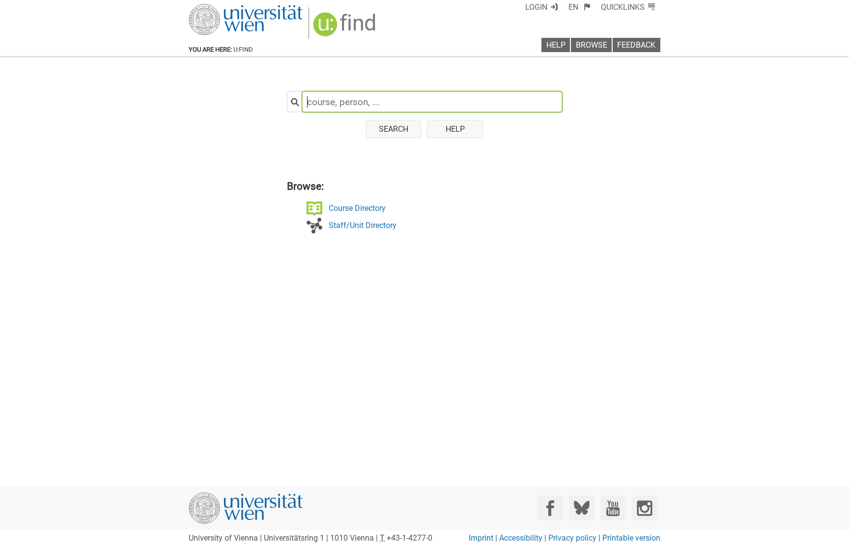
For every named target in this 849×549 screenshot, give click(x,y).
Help (556, 45)
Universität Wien (222, 8)
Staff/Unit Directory (362, 225)
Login (536, 7)
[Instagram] (644, 507)
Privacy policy (572, 538)
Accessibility (520, 538)
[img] (345, 27)
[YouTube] (612, 507)
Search (393, 129)
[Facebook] (550, 507)
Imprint (481, 538)
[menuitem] (579, 7)
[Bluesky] (581, 507)
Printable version (631, 538)
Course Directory (357, 208)
